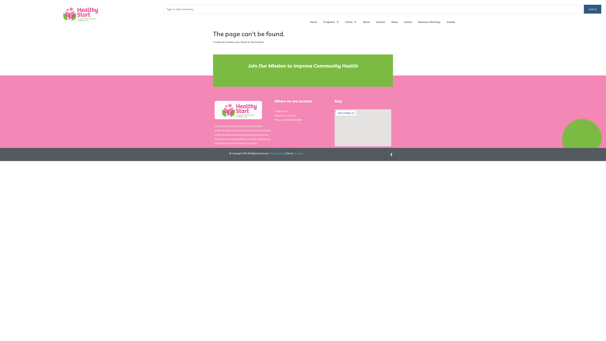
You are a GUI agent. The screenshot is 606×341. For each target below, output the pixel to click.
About (366, 22)
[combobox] (374, 9)
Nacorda (298, 153)
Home (313, 22)
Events (408, 22)
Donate (451, 22)
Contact (380, 22)
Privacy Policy (277, 153)
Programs (329, 22)
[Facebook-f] (391, 154)
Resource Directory (429, 22)
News (394, 22)
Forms (349, 22)
